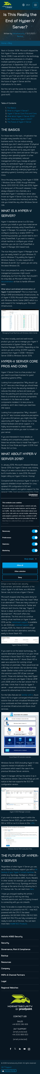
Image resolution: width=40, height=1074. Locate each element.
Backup (20, 36)
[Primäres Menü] (35, 4)
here (32, 889)
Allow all (20, 565)
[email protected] (20, 1032)
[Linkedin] (20, 1049)
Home (3, 43)
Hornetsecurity (19, 33)
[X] (15, 1049)
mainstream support (20, 622)
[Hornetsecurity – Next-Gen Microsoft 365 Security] (7, 5)
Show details (29, 559)
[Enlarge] (36, 312)
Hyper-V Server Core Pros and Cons (22, 113)
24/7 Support (6, 1067)
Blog (10, 43)
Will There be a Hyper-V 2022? (19, 119)
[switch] (35, 537)
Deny (20, 577)
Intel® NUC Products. (18, 923)
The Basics (11, 108)
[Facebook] (11, 1049)
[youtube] (24, 1049)
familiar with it (27, 695)
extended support (22, 625)
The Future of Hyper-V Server (19, 122)
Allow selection (20, 571)
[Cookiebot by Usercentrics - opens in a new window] (29, 495)
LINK (32, 823)
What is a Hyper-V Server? (18, 110)
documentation (7, 281)
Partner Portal (10, 1071)
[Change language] (26, 5)
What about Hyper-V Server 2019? (21, 116)
